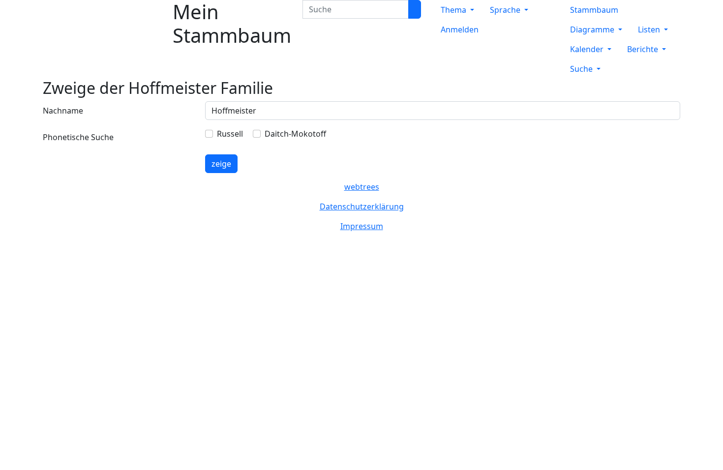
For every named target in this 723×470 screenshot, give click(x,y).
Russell (230, 133)
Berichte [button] (643, 49)
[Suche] (414, 9)
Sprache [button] (506, 9)
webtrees (361, 186)
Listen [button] (650, 29)
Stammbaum (594, 9)
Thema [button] (454, 9)
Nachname (63, 110)
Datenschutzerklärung (362, 206)
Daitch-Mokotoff (295, 133)
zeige (221, 163)
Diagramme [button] (593, 29)
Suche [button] (582, 68)
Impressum (361, 226)
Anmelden (460, 29)
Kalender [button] (587, 49)
